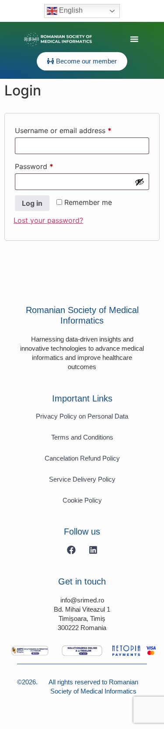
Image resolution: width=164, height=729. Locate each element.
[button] (134, 39)
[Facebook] (71, 550)
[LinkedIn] (93, 550)
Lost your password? (48, 220)
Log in (32, 203)
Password (48, 165)
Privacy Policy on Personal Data (82, 416)
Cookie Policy (82, 500)
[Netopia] (30, 650)
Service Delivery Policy (82, 479)
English (70, 10)
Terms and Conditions (82, 437)
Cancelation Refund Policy (82, 458)
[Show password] (139, 182)
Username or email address (77, 129)
